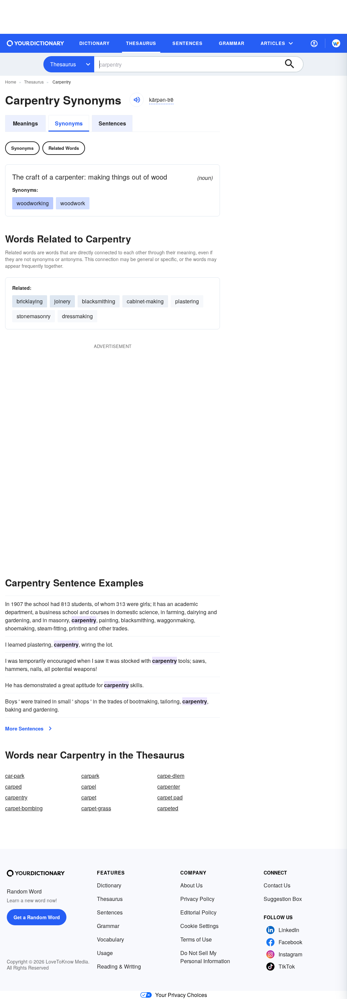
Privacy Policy (197, 899)
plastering (187, 301)
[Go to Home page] (35, 43)
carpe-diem (170, 776)
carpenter (168, 786)
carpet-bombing (24, 808)
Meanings (25, 123)
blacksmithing (98, 301)
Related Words (63, 148)
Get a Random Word (37, 917)
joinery (62, 301)
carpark (90, 776)
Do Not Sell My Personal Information (205, 957)
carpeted (167, 808)
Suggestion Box (283, 899)
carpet (88, 797)
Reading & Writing (119, 966)
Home (10, 82)
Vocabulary (110, 939)
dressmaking (77, 316)
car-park (14, 776)
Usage (105, 953)
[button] (314, 43)
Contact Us (277, 885)
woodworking (33, 203)
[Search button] (293, 64)
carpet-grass (96, 808)
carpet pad (170, 797)
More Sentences (24, 728)
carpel (88, 786)
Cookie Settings (199, 926)
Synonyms (69, 123)
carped (13, 786)
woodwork (72, 203)
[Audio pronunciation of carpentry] (136, 100)
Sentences (112, 123)
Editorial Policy (198, 912)
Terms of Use (196, 939)
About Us (191, 885)
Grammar (108, 926)
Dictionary (109, 885)
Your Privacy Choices (181, 995)
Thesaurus (63, 64)
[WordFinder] (336, 43)
